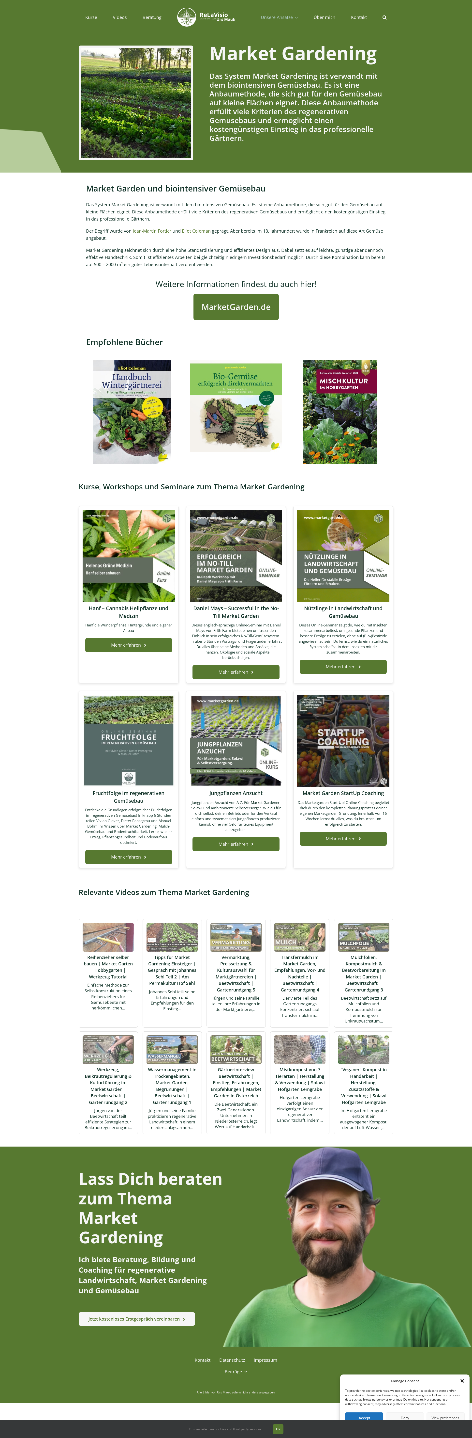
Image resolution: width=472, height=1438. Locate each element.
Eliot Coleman (196, 231)
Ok (278, 1429)
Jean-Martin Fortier (152, 231)
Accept (364, 1418)
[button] (462, 1380)
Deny (405, 1418)
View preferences (445, 1418)
